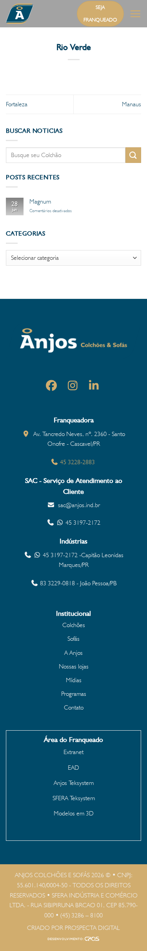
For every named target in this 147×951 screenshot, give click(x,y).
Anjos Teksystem (74, 783)
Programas (73, 693)
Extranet (73, 752)
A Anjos (73, 652)
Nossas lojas (74, 666)
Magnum (40, 201)
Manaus (131, 104)
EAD (73, 767)
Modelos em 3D (74, 813)
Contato (73, 707)
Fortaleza (16, 104)
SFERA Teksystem (74, 798)
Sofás (73, 638)
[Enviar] (133, 155)
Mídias (74, 680)
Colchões (73, 625)
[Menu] (135, 14)
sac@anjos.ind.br (79, 505)
